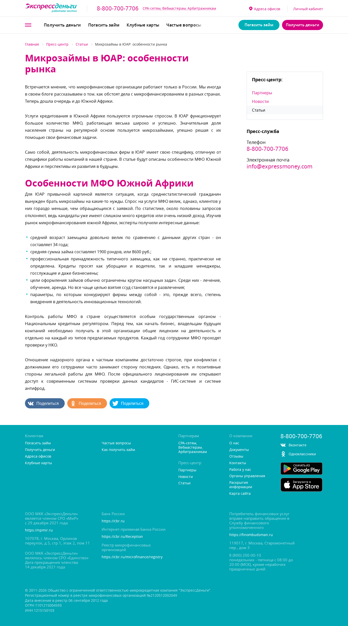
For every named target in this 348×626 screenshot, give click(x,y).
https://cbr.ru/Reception (122, 537)
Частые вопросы (183, 25)
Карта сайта (240, 493)
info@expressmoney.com (279, 166)
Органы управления (247, 476)
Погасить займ (104, 25)
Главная (32, 44)
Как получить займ (118, 450)
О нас (234, 443)
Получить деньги (62, 25)
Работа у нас (240, 470)
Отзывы (236, 456)
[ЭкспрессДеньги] (51, 8)
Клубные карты (143, 25)
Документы (239, 450)
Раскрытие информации (240, 485)
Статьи (82, 44)
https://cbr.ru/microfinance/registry (132, 557)
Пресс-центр (57, 44)
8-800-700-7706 (118, 8)
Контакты (237, 463)
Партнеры (262, 93)
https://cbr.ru (113, 521)
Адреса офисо (267, 8)
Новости (260, 101)
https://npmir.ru (39, 530)
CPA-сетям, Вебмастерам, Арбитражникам (179, 8)
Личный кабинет (308, 8)
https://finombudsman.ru (251, 535)
